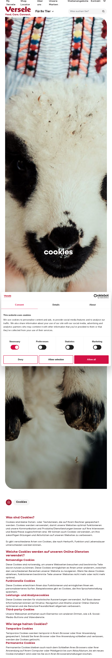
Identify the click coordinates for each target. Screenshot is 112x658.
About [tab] (92, 304)
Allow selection (56, 359)
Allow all (91, 359)
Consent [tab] (19, 304)
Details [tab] (56, 304)
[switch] (42, 347)
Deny (20, 359)
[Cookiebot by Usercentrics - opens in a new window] (96, 296)
